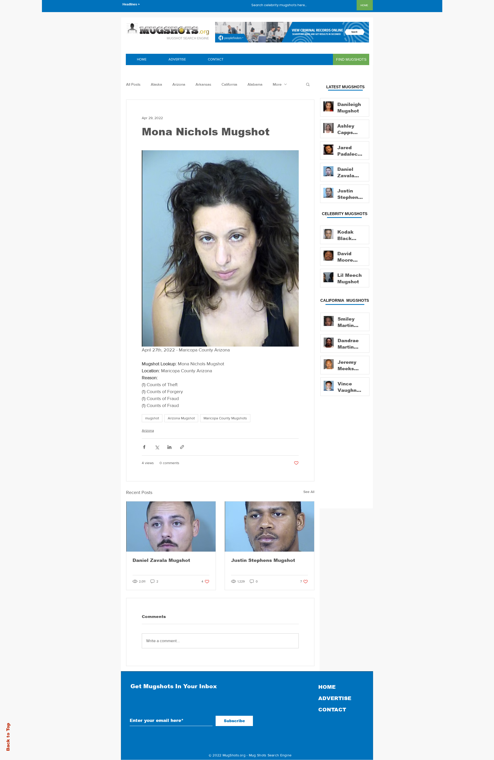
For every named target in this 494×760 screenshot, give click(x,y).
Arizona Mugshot (181, 418)
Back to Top (8, 737)
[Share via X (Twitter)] (156, 447)
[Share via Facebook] (144, 447)
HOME (327, 687)
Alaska (156, 84)
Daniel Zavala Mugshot (161, 560)
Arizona (178, 84)
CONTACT (332, 709)
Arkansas (203, 84)
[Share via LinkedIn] (169, 447)
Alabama (255, 84)
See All (308, 492)
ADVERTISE (334, 698)
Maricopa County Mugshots (225, 418)
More (277, 84)
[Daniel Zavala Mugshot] (171, 526)
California (229, 84)
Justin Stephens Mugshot (263, 560)
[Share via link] (182, 447)
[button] (307, 84)
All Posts (133, 84)
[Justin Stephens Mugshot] (269, 526)
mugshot (152, 418)
